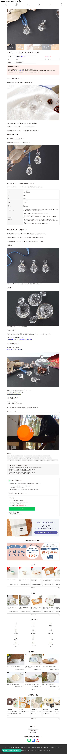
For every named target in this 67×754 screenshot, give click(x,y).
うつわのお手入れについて (21, 469)
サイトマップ (52, 747)
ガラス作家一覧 (17, 460)
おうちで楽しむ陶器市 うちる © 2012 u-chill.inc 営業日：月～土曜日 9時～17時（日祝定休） (33, 750)
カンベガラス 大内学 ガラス (21, 56)
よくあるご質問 (25, 472)
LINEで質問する (21, 508)
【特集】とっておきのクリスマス (39, 460)
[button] (11, 47)
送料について (45, 747)
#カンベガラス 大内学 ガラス (27, 460)
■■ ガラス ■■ (10, 460)
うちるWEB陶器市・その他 (34, 458)
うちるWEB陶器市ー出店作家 (12, 458)
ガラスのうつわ (43, 458)
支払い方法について (38, 747)
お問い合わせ (14, 747)
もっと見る (33, 587)
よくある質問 (20, 747)
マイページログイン (7, 747)
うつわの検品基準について (29, 467)
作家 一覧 (49, 458)
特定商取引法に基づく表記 (29, 747)
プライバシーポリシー (59, 747)
